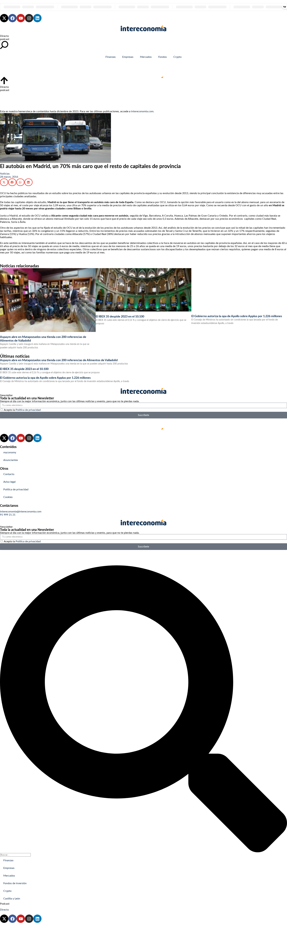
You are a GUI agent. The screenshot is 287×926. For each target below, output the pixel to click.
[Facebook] (12, 18)
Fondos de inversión (15, 883)
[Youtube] (21, 18)
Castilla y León (11, 898)
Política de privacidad (28, 410)
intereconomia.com (142, 111)
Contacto (8, 474)
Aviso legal (9, 482)
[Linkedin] (37, 18)
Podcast (4, 903)
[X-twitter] (4, 18)
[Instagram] (29, 18)
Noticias (5, 173)
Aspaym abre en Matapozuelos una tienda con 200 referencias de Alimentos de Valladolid (59, 360)
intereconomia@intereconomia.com (20, 511)
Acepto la (22, 410)
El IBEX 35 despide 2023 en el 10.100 (120, 316)
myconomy (9, 452)
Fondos (162, 57)
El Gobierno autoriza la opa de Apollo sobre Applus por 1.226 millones (236, 316)
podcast (4, 39)
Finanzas (110, 57)
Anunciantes (10, 460)
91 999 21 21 (7, 514)
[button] (4, 182)
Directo (4, 36)
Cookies (8, 497)
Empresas (127, 57)
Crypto (177, 57)
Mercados (146, 57)
